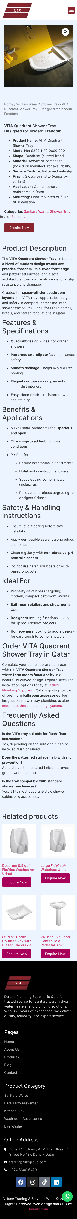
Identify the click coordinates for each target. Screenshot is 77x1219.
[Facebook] (21, 1182)
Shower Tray (50, 104)
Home (8, 104)
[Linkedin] (56, 1182)
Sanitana (18, 216)
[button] (71, 10)
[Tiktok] (44, 1182)
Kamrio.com (38, 1209)
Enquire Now (16, 882)
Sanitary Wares (27, 104)
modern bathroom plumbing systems (32, 705)
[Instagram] (32, 1182)
